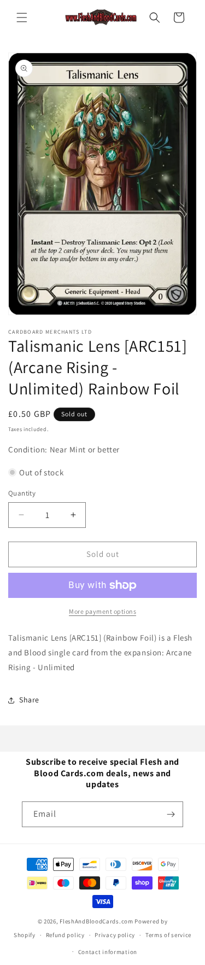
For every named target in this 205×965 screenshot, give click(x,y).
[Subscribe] (171, 814)
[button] (22, 17)
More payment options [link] (102, 611)
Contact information (107, 952)
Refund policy (65, 935)
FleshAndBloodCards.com (96, 921)
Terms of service (168, 935)
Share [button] (29, 700)
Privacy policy (115, 935)
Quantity (22, 493)
